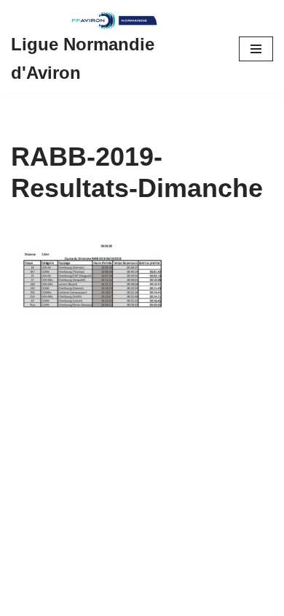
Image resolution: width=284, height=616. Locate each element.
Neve (23, 601)
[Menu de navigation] (256, 48)
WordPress (135, 601)
